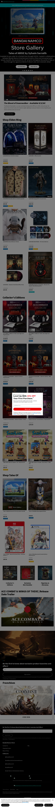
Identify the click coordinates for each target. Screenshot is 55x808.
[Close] (52, 800)
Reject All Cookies (48, 805)
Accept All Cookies (39, 805)
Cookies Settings (5, 805)
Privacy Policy (25, 802)
